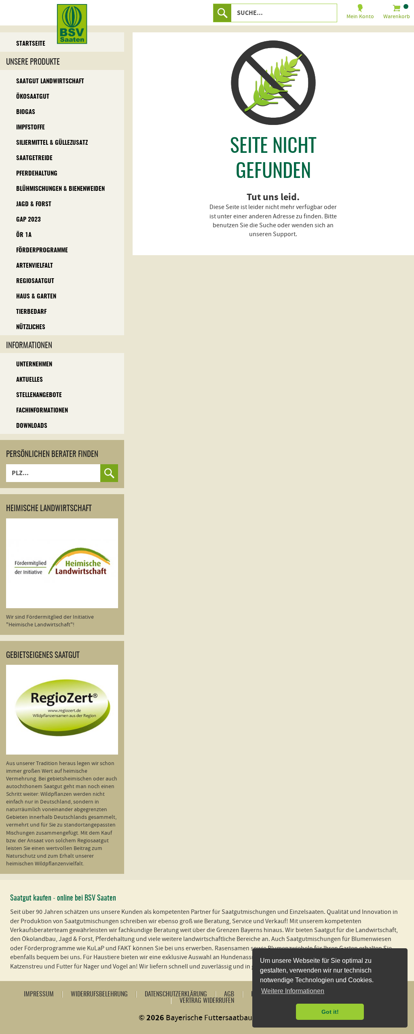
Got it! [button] (330, 1012)
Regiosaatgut (35, 281)
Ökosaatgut (32, 97)
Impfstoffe (30, 128)
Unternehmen (34, 365)
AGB (229, 994)
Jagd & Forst (33, 204)
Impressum (39, 994)
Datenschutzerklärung (176, 994)
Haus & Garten (36, 297)
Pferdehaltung (36, 174)
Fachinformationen (42, 411)
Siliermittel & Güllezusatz (52, 143)
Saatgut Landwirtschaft (50, 81)
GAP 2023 (28, 220)
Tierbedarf (31, 312)
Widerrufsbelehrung (99, 994)
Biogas (25, 112)
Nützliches (30, 327)
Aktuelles (29, 380)
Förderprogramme (42, 250)
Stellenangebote (39, 395)
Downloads (31, 426)
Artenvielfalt (34, 266)
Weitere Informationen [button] (292, 990)
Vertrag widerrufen (207, 1001)
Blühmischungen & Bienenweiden (60, 189)
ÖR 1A (24, 235)
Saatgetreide (34, 158)
